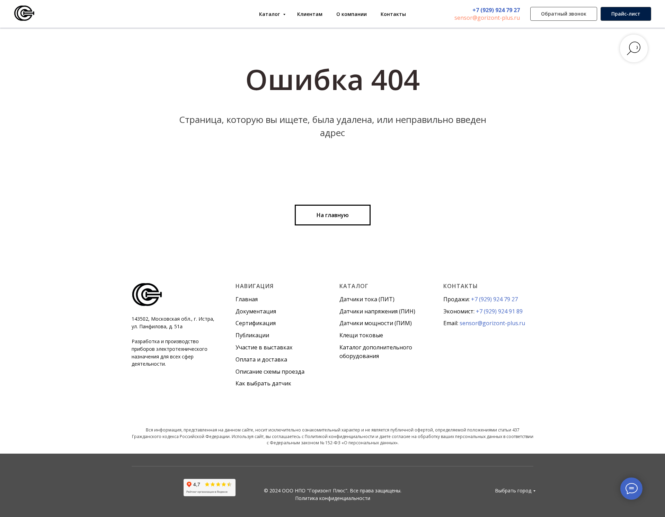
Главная (247, 299)
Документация (256, 311)
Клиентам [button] (309, 14)
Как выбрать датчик (263, 383)
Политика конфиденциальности (332, 498)
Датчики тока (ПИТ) (366, 299)
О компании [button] (351, 14)
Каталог (270, 14)
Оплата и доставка (261, 359)
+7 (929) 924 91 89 (499, 311)
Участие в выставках (264, 347)
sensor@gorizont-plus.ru (487, 17)
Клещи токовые (361, 335)
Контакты (393, 14)
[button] (563, 14)
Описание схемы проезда (270, 371)
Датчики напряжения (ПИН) (377, 311)
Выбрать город (513, 490)
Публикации (252, 335)
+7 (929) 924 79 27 (496, 10)
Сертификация (256, 323)
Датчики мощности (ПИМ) (375, 323)
